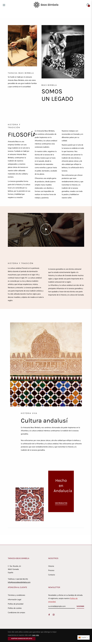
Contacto (51, 574)
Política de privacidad (15, 603)
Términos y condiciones (16, 595)
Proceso (51, 570)
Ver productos (61, 503)
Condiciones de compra (16, 612)
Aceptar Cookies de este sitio (21, 639)
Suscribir (80, 606)
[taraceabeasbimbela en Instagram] (54, 614)
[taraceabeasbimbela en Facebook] (49, 614)
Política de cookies (15, 608)
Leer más (35, 635)
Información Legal (14, 599)
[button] (83, 637)
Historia (51, 566)
